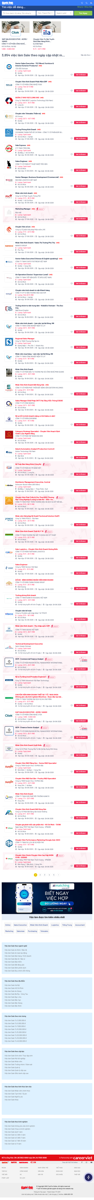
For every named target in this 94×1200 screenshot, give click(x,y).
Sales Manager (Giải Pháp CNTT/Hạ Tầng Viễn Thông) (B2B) (39, 400)
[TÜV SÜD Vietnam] (9, 66)
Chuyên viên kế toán (23, 610)
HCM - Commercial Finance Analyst (29, 659)
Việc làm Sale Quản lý (12, 1067)
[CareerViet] (82, 1158)
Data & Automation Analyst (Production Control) (34, 449)
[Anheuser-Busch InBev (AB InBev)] (9, 485)
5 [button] (53, 875)
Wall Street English (22, 310)
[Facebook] (81, 1162)
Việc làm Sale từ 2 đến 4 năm (15, 1135)
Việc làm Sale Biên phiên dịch (15, 968)
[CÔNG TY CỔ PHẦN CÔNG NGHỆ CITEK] (9, 715)
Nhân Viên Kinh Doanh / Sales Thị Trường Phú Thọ (37, 242)
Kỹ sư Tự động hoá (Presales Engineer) (30, 677)
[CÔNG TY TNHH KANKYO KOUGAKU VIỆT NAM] (9, 598)
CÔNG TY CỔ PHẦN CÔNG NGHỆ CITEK (28, 715)
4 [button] (49, 875)
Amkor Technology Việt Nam (25, 451)
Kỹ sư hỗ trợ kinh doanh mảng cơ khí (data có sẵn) (35, 416)
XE (21, 1174)
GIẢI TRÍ (40, 1174)
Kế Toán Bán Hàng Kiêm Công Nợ (28, 464)
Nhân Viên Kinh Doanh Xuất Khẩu (28, 745)
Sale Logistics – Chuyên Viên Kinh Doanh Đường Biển (36, 549)
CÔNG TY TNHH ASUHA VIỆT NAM (26, 630)
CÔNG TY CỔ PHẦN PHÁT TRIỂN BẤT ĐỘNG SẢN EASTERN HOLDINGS (39, 388)
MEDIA (4, 1168)
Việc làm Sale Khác (12, 1100)
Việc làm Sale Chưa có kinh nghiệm (17, 1129)
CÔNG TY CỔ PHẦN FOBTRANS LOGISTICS (30, 552)
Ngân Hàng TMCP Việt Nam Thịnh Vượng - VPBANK (33, 827)
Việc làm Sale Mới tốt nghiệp (15, 1058)
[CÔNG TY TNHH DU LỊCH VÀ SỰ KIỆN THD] (9, 843)
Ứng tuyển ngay (81, 74)
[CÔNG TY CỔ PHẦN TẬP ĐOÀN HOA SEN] (9, 434)
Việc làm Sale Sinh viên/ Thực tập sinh (19, 1056)
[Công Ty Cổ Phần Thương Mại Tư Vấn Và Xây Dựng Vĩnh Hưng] (9, 748)
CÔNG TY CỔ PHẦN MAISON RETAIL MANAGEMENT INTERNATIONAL (38, 663)
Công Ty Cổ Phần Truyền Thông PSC (28, 196)
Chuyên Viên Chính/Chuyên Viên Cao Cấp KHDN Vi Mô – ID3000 (34, 856)
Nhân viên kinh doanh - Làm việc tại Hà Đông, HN (34, 323)
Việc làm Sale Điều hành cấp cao (16, 1073)
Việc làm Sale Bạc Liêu (13, 997)
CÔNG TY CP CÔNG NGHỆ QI (25, 403)
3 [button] (44, 875)
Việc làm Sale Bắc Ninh (13, 1006)
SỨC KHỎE (59, 1174)
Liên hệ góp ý (53, 1194)
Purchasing (32, 931)
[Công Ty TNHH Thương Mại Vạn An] (9, 341)
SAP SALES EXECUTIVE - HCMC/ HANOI (31, 712)
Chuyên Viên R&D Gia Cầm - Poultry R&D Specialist (35, 778)
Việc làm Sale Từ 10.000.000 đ (15, 1029)
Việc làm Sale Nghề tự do (14, 1097)
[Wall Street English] (9, 309)
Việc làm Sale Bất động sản (14, 965)
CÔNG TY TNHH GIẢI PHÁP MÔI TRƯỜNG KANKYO (32, 796)
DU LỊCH (22, 1178)
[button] (86, 3)
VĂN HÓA (41, 1171)
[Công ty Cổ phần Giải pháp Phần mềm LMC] (9, 230)
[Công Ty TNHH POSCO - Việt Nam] (9, 519)
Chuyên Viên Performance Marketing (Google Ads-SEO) (37, 840)
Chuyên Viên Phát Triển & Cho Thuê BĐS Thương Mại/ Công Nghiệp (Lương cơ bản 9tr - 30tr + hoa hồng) (34, 498)
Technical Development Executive (29, 644)
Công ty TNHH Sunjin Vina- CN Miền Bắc (29, 766)
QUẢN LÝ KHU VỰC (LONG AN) (29, 97)
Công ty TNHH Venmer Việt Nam (26, 567)
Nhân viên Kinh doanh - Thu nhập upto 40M (32, 626)
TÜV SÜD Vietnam (21, 69)
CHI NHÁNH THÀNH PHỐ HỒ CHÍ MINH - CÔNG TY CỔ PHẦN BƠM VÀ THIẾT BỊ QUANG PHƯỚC (38, 132)
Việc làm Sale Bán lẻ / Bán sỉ (15, 959)
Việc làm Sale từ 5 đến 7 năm (15, 1138)
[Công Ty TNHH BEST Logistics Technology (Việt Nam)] (9, 100)
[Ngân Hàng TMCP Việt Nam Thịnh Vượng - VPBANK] (9, 828)
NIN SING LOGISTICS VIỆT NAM (26, 180)
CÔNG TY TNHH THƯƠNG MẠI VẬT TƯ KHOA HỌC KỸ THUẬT (35, 535)
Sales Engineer (23, 161)
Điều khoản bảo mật (41, 1194)
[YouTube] (91, 1162)
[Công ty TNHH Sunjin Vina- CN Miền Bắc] (9, 766)
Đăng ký (80, 7)
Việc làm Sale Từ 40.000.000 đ (15, 1041)
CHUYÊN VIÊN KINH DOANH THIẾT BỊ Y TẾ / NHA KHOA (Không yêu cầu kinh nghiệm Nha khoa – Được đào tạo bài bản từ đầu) (38, 695)
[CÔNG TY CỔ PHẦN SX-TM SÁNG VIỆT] (9, 467)
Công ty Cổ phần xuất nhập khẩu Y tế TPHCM (31, 613)
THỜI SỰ (4, 1171)
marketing (9, 931)
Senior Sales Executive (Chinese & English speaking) (38, 258)
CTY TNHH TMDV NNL (22, 148)
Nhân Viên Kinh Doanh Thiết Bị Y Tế (29, 531)
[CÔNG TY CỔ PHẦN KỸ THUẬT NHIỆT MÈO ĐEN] (9, 164)
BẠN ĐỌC (77, 1171)
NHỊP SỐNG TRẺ (43, 1168)
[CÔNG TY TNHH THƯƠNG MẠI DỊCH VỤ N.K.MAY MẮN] (9, 698)
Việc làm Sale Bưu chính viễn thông (17, 971)
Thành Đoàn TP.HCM (53, 1192)
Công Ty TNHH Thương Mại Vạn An (27, 341)
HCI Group (19, 116)
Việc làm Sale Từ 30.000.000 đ (15, 1038)
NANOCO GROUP (21, 246)
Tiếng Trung (67, 925)
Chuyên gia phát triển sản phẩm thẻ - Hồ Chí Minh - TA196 (38, 824)
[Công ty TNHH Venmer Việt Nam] (9, 567)
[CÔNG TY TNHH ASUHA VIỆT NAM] (9, 629)
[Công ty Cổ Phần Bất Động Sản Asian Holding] (9, 812)
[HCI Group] (9, 116)
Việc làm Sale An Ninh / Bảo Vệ (16, 950)
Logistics (55, 925)
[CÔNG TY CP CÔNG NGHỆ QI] (9, 404)
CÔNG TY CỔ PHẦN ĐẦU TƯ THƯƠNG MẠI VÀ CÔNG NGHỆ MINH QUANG (39, 372)
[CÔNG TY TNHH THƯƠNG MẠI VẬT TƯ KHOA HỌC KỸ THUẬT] (9, 534)
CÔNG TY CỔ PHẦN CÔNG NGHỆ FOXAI (28, 84)
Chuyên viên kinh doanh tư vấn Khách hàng (32, 290)
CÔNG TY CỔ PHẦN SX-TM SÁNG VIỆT (28, 468)
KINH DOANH (24, 1168)
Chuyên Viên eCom (25, 227)
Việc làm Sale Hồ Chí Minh (14, 988)
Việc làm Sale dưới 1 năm (13, 1132)
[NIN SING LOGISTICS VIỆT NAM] (9, 180)
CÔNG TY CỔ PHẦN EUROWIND (26, 418)
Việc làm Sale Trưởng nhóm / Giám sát (18, 1064)
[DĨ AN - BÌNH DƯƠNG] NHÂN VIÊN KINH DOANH (34, 580)
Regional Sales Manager (25, 338)
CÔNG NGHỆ (24, 1171)
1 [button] (35, 875)
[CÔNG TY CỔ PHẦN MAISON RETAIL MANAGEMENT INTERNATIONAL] (9, 662)
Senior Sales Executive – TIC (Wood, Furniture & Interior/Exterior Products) (34, 64)
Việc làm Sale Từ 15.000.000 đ (15, 1032)
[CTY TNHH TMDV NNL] (9, 148)
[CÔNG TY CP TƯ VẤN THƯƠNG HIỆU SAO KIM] (9, 293)
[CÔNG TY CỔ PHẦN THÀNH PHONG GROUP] (9, 583)
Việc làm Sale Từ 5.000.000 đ (15, 1023)
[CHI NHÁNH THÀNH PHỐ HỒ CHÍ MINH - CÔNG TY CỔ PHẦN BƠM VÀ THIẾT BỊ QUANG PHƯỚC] (9, 132)
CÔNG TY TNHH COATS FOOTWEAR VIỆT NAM (31, 261)
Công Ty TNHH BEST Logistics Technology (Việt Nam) (34, 100)
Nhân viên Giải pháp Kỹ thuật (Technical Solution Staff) (37, 516)
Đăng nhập (88, 7)
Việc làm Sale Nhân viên (13, 1061)
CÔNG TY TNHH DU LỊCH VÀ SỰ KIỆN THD (29, 842)
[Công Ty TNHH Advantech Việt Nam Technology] (9, 680)
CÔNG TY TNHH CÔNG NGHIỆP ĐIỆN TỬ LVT (30, 326)
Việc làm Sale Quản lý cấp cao (15, 1070)
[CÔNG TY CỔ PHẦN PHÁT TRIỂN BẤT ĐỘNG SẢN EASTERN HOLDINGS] (9, 388)
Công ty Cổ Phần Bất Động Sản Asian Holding (31, 812)
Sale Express (22, 145)
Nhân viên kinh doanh (26, 193)
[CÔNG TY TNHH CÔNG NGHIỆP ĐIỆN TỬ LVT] (9, 326)
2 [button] (40, 875)
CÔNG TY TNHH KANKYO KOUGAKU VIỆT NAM (31, 598)
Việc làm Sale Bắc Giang (13, 1003)
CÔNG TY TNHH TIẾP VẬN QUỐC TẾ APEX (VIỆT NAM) (33, 277)
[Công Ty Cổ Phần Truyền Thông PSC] (9, 196)
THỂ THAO (59, 1168)
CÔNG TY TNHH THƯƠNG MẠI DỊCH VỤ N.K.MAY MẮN (33, 699)
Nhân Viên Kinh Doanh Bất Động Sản (32, 385)
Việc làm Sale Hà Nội (12, 985)
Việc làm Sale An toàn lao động (16, 953)
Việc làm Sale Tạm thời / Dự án (16, 1094)
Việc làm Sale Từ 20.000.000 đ (15, 1035)
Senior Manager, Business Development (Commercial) (39, 177)
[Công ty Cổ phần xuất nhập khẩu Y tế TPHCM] (9, 614)
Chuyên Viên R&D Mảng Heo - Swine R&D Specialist (36, 763)
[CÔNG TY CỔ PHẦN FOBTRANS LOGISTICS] (9, 552)
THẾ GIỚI (4, 1174)
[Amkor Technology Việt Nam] (9, 452)
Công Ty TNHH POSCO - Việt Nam (27, 518)
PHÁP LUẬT (5, 1178)
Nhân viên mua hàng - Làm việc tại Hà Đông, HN (34, 354)
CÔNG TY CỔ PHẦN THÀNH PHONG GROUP (30, 582)
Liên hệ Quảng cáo (27, 1194)
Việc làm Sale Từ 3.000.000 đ (15, 1020)
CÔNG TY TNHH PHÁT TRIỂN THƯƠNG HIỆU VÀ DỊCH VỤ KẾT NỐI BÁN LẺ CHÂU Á (39, 502)
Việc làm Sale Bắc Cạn (13, 1000)
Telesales (44, 931)
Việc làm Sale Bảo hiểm (13, 962)
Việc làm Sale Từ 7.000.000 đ (15, 1026)
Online (7, 925)
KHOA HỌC (59, 1171)
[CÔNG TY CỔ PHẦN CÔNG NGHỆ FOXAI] (9, 84)
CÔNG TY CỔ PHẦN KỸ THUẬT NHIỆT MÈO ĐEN (31, 164)
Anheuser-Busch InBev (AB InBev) (27, 484)
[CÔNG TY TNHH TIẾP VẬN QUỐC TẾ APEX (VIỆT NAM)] (9, 277)
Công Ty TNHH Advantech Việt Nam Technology (32, 681)
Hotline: (66, 1194)
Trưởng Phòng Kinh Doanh (27, 129)
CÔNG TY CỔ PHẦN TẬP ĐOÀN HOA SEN (29, 436)
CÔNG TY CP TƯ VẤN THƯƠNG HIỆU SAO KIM (30, 293)
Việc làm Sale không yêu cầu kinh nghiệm (20, 1126)
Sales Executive (20, 925)
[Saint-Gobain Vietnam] (9, 647)
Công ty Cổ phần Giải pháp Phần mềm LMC (30, 230)
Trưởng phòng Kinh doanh (25, 595)
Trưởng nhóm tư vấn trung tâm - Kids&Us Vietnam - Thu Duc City (39, 306)
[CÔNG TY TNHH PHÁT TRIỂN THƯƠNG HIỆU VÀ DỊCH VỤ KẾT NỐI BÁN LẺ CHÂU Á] (9, 500)
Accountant (80, 925)
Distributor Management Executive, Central (32, 482)
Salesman (21, 931)
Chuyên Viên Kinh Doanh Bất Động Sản (30, 809)
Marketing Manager (25, 209)
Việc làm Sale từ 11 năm (13, 1144)
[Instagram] (86, 1162)
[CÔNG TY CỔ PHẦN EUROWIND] (9, 419)
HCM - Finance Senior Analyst (27, 727)
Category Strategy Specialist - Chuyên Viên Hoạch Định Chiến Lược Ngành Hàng (37, 432)
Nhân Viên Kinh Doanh (24, 369)
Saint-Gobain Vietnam (23, 646)
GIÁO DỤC (77, 1168)
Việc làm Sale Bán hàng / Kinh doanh (18, 956)
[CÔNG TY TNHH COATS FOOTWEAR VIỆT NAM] (9, 261)
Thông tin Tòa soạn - (40, 1192)
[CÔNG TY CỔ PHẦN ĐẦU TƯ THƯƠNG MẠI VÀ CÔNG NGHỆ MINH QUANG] (9, 372)
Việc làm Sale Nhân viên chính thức (17, 1091)
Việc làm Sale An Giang (13, 991)
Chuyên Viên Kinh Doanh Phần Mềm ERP (33, 81)
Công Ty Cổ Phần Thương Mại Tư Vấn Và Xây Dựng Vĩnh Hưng (36, 749)
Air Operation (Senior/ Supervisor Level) (33, 274)
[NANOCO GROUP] (9, 245)
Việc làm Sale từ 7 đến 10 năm (15, 1141)
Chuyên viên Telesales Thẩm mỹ (30, 113)
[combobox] (19, 13)
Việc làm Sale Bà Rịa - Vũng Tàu (16, 994)
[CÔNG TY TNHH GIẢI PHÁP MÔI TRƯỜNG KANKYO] (9, 797)
